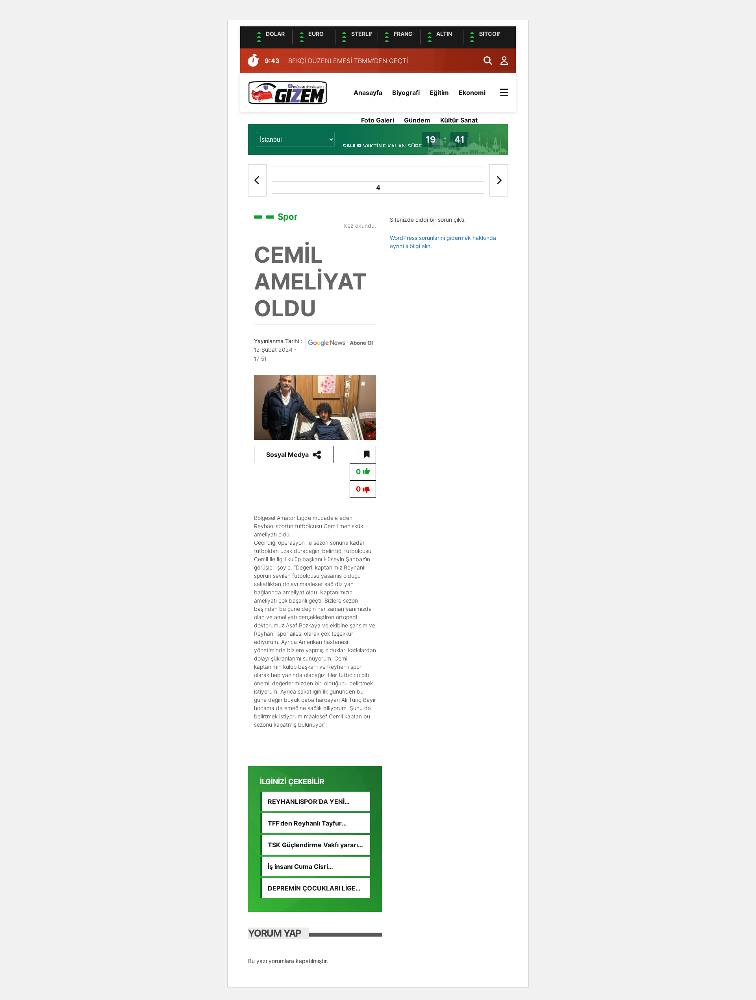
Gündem (417, 120)
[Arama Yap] (484, 60)
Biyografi (406, 92)
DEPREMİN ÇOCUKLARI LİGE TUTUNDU (312, 888)
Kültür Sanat (459, 120)
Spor (288, 217)
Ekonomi (472, 92)
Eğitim (439, 92)
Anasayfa (368, 92)
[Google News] (340, 343)
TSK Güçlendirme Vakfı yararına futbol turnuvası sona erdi (316, 845)
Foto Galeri (377, 120)
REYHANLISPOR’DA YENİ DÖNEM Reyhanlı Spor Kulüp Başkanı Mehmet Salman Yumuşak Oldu (311, 801)
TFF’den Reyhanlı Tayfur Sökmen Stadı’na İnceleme (308, 823)
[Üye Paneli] (500, 60)
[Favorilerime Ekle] (367, 454)
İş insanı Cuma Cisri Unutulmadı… (298, 866)
